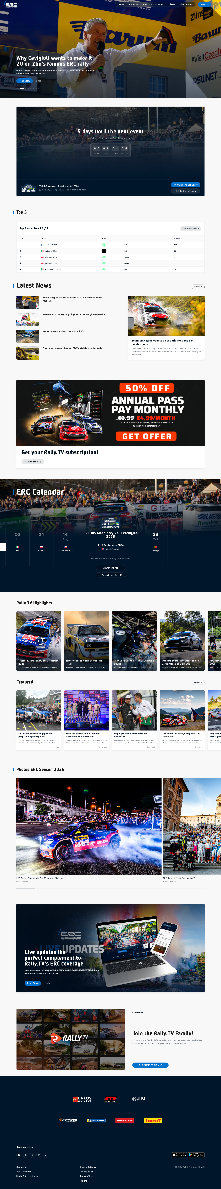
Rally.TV (204, 4)
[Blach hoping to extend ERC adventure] (38, 88)
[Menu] (215, 4)
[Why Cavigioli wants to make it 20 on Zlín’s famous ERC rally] (20, 88)
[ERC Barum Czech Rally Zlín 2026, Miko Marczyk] (89, 826)
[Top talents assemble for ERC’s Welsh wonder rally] (31, 88)
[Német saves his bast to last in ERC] (27, 88)
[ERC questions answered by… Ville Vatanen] (36, 88)
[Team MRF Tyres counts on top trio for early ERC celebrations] (17, 88)
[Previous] (3, 641)
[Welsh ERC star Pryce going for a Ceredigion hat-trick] (22, 88)
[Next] (218, 641)
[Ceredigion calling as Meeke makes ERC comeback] (33, 88)
